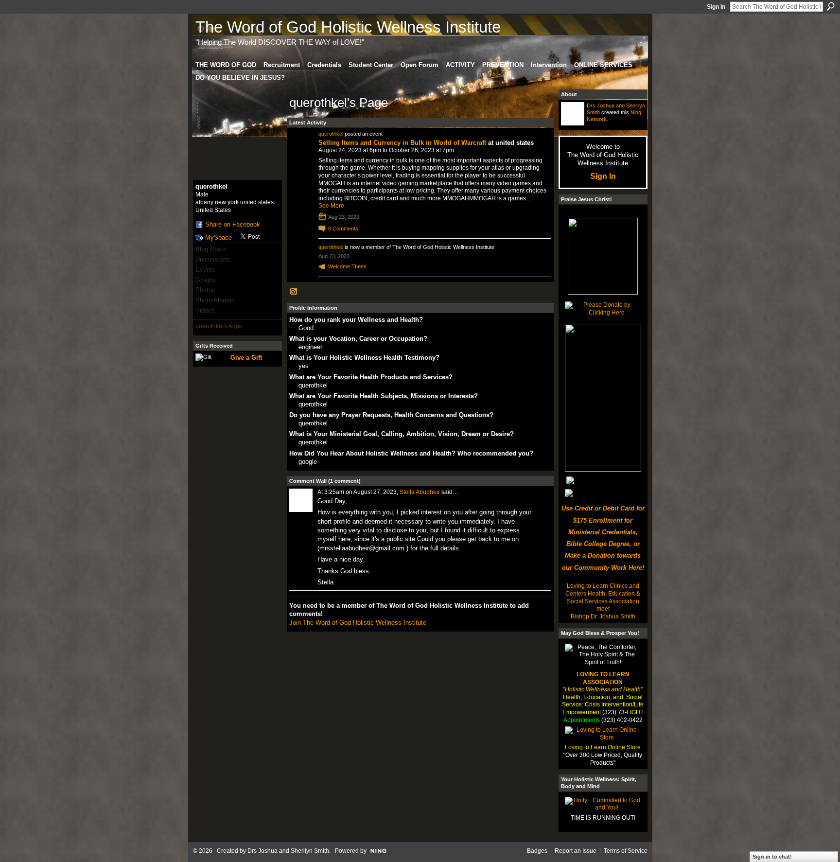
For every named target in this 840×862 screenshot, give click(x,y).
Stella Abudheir (420, 492)
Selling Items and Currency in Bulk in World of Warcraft (402, 142)
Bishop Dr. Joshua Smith (603, 616)
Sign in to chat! (772, 857)
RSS (294, 291)
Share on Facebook (232, 224)
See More (331, 205)
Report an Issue (575, 850)
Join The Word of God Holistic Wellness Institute (357, 622)
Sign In (716, 6)
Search (831, 6)
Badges (537, 850)
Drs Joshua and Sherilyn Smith (288, 850)
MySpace (218, 237)
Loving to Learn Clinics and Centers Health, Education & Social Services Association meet (602, 597)
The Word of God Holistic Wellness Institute (348, 27)
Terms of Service (626, 850)
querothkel (330, 134)
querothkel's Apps (218, 326)
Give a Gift (246, 357)
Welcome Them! (347, 266)
